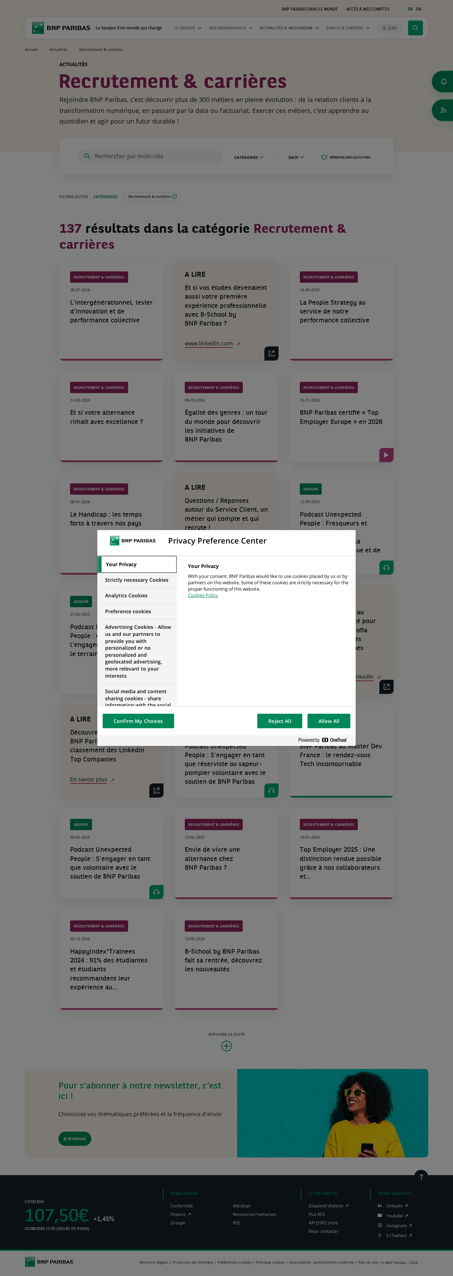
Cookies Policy (203, 595)
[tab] (137, 564)
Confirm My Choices (138, 721)
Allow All (329, 721)
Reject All (279, 721)
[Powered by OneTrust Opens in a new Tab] (325, 740)
